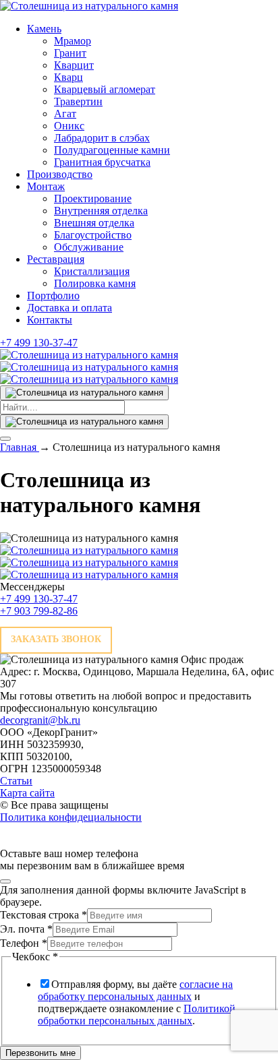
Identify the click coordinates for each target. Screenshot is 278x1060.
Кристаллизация (92, 271)
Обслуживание (88, 247)
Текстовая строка (43, 915)
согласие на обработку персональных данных (135, 990)
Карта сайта (27, 793)
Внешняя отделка (94, 222)
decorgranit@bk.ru (40, 720)
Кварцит (74, 65)
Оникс (69, 125)
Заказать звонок (56, 639)
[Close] (5, 881)
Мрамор (72, 40)
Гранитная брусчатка (102, 162)
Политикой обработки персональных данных (136, 1014)
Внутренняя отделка (101, 210)
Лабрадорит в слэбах (102, 138)
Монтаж (46, 186)
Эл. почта (26, 929)
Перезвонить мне (40, 1053)
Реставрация (55, 259)
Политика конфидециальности (71, 817)
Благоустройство (93, 235)
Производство (59, 174)
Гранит (70, 53)
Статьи (16, 780)
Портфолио (53, 295)
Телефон (23, 943)
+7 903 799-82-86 (39, 611)
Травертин (78, 101)
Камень (44, 28)
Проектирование (93, 198)
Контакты (49, 319)
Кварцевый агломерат (104, 89)
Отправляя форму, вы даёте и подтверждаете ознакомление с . (136, 1002)
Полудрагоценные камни (112, 150)
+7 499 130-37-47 (39, 342)
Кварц (68, 77)
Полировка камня (95, 283)
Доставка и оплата (69, 307)
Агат (65, 113)
